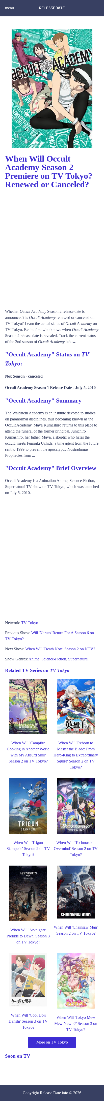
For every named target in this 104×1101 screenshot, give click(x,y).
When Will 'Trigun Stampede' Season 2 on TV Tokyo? (28, 848)
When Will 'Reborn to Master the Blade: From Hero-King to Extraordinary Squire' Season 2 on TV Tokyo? (76, 755)
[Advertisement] (52, 246)
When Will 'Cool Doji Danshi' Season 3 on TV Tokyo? (28, 1021)
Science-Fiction (53, 659)
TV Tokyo (29, 623)
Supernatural (78, 659)
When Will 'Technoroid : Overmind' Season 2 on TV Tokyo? (76, 848)
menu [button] (9, 8)
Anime (34, 659)
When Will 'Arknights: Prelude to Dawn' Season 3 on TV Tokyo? (28, 936)
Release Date (50, 1093)
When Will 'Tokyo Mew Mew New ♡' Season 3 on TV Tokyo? (75, 1023)
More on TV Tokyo (52, 1042)
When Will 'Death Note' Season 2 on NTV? (60, 649)
